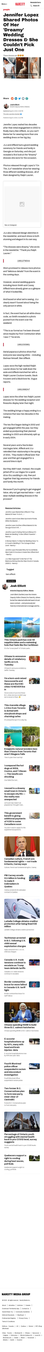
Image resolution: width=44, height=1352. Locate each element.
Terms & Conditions (8, 1321)
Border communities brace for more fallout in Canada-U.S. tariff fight (15, 986)
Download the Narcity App (10, 1308)
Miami (23, 1337)
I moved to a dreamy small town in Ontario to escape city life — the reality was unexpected (15, 794)
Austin (12, 1340)
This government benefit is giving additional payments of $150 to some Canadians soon (15, 818)
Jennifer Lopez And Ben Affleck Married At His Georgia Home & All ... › (21, 526)
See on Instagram (11, 225)
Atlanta (5, 1340)
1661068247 (23, 389)
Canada (11, 1326)
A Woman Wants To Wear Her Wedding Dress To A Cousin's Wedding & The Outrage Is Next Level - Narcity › (21, 543)
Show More (11, 581)
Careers (27, 1305)
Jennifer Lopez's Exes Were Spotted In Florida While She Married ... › (21, 520)
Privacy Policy (23, 1318)
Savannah (30, 1337)
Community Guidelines (22, 1312)
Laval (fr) (37, 1335)
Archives (20, 1305)
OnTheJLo (8, 77)
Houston (19, 1340)
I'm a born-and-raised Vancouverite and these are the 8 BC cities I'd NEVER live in (15, 684)
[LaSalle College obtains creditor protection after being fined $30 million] (22, 909)
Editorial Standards (8, 1315)
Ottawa (27, 1333)
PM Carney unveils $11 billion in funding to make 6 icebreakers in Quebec (14, 881)
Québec (23, 1326)
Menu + (4, 4)
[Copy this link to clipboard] (27, 98)
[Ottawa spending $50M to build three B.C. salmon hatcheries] (22, 1012)
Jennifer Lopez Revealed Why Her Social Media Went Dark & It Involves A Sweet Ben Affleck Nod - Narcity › (22, 552)
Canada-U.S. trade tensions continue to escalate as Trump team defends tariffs (15, 964)
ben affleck (10, 574)
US (17, 1326)
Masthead (20, 1315)
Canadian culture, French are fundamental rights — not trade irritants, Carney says (20, 861)
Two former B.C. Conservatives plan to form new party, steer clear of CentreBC (14, 1094)
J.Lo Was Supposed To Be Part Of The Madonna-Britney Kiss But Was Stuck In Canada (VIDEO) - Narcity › (22, 561)
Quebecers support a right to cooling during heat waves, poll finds (15, 1159)
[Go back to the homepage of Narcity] (20, 4)
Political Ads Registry (9, 1318)
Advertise (12, 1305)
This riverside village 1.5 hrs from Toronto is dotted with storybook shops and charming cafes (15, 711)
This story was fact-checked (12, 114)
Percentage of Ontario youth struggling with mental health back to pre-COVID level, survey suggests (20, 1138)
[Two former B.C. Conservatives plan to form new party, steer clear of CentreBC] (34, 1091)
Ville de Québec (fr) (26, 1335)
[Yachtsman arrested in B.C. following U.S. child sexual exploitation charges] (34, 940)
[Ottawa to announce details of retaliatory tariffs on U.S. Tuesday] (34, 659)
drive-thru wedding (12, 475)
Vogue (34, 378)
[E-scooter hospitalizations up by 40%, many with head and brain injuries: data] (34, 1042)
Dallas (16, 1337)
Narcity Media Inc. (25, 1300)
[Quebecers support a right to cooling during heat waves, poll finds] (34, 1158)
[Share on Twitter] (19, 98)
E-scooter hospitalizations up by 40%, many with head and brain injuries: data (14, 1044)
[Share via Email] (23, 98)
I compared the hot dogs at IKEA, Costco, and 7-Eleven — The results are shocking (15, 771)
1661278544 (23, 261)
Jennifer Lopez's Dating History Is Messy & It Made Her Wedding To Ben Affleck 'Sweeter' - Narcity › (20, 534)
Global (31, 1326)
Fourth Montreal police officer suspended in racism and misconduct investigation (15, 1069)
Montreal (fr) (18, 1333)
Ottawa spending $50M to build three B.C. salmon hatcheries (20, 1026)
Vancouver (35, 1333)
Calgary (5, 1335)
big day (27, 137)
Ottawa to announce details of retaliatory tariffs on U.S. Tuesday (15, 660)
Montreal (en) (7, 1337)
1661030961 (23, 344)
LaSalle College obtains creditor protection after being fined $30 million (21, 924)
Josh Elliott (14, 105)
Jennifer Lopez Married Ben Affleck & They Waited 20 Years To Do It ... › (19, 513)
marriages (8, 448)
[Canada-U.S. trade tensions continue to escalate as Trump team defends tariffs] (34, 962)
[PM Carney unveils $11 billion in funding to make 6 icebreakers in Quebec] (34, 878)
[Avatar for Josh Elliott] (5, 587)
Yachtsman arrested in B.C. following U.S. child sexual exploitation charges (15, 942)
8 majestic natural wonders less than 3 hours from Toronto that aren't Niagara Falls (20, 751)
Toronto (9, 1333)
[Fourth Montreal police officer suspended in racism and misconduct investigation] (34, 1066)
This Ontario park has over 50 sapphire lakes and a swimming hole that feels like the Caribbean (21, 642)
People (6, 10)
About (4, 1305)
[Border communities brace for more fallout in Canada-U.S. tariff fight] (34, 984)
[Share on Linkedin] (16, 98)
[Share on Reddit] (12, 98)
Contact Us (25, 1308)
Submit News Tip (7, 1312)
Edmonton (14, 1335)
